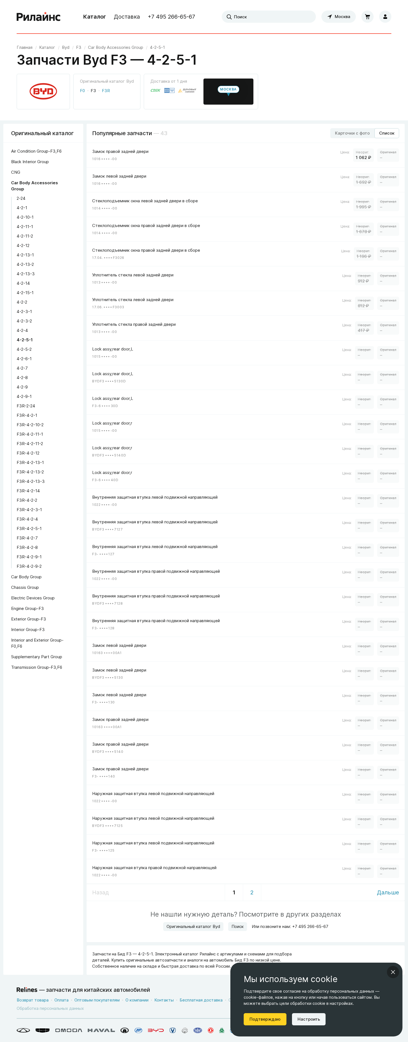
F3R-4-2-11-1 (30, 434)
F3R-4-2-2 (27, 500)
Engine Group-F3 (27, 608)
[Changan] (172, 1030)
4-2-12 (23, 245)
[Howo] (222, 1030)
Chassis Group (25, 587)
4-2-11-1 (25, 226)
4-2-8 (22, 377)
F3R (106, 90)
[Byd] (156, 1030)
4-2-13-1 (25, 255)
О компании (136, 1000)
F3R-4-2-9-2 (29, 566)
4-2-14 (23, 283)
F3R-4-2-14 (28, 490)
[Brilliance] (185, 1030)
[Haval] (101, 1030)
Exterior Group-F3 (28, 619)
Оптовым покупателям (97, 1000)
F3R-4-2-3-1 (29, 509)
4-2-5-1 (25, 339)
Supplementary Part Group (36, 656)
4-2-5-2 (24, 349)
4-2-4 (22, 330)
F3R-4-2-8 (27, 547)
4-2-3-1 (24, 311)
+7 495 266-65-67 (171, 16)
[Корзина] (367, 17)
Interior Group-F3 (28, 629)
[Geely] (43, 1030)
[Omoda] (68, 1030)
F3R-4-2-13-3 (31, 481)
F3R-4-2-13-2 (30, 472)
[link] (65, 47)
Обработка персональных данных (50, 1008)
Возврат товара (33, 1000)
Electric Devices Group (33, 598)
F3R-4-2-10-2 (30, 424)
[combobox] (269, 17)
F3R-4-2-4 (27, 519)
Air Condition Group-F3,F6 (36, 151)
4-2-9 (22, 387)
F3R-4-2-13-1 (30, 462)
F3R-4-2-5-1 (29, 528)
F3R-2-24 (26, 405)
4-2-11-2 (25, 236)
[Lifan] (138, 1030)
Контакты (164, 1000)
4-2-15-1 (25, 292)
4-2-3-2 (24, 321)
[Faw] (197, 1030)
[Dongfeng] (210, 1030)
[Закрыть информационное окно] (393, 972)
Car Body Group (26, 576)
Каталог (94, 16)
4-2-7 (22, 368)
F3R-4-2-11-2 (30, 443)
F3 (93, 90)
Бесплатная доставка (201, 1000)
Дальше (388, 892)
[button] (228, 91)
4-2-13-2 (25, 264)
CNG (15, 172)
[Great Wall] (124, 1030)
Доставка (127, 16)
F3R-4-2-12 (28, 453)
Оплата (61, 1000)
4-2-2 (22, 302)
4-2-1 (22, 207)
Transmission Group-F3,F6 (36, 667)
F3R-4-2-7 (27, 538)
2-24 (21, 198)
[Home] (39, 16)
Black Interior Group (30, 161)
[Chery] (23, 1030)
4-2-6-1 (24, 358)
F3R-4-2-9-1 (29, 556)
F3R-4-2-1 (27, 415)
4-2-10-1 (25, 217)
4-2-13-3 (26, 273)
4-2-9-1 (24, 396)
